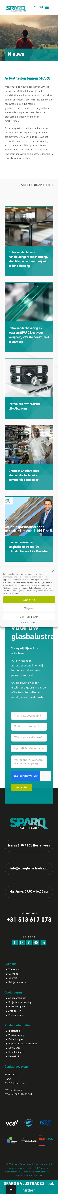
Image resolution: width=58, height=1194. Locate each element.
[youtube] (36, 942)
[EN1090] (12, 1137)
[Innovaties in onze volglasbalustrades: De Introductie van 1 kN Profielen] (29, 516)
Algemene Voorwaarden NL (23, 1168)
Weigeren (29, 608)
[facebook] (15, 942)
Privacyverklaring (29, 622)
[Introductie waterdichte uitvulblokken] (29, 378)
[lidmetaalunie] (29, 1139)
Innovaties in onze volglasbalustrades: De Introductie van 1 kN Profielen (28, 547)
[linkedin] (43, 942)
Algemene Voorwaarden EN (37, 1172)
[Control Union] (29, 1120)
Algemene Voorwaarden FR (29, 1176)
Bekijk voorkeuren (29, 616)
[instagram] (22, 942)
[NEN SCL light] (46, 1136)
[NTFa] (45, 1120)
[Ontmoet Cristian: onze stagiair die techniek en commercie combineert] (29, 444)
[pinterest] (29, 942)
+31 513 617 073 (29, 920)
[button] (53, 570)
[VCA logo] (12, 1121)
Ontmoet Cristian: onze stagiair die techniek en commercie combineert (24, 476)
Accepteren (29, 599)
